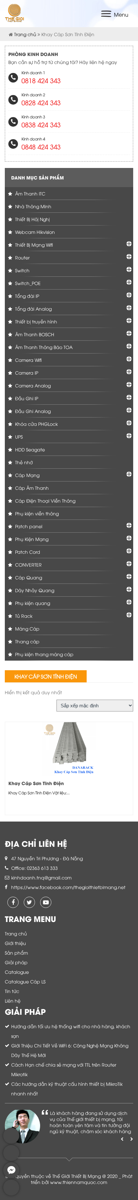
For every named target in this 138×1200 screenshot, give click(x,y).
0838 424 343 (41, 124)
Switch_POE (27, 283)
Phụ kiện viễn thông (36, 513)
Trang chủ (25, 34)
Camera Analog (32, 385)
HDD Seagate (29, 449)
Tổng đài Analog (33, 309)
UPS (18, 436)
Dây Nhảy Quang (34, 590)
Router (22, 257)
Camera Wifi (28, 360)
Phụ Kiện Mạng (31, 539)
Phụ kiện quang (32, 603)
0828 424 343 (41, 102)
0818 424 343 (41, 80)
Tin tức (12, 991)
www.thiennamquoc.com (78, 1182)
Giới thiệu (15, 943)
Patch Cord (27, 552)
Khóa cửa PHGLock (36, 424)
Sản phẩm (16, 953)
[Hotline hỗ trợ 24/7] (11, 1193)
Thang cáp (26, 641)
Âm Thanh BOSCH (34, 334)
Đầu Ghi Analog (32, 411)
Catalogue (17, 972)
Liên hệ (13, 1000)
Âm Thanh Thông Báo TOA (43, 347)
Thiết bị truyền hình (35, 321)
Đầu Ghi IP (26, 398)
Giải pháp (16, 962)
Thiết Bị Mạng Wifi (33, 245)
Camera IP (26, 373)
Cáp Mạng (26, 475)
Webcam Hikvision (34, 232)
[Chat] (11, 1176)
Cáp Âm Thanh (31, 488)
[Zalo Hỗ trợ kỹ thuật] (11, 1159)
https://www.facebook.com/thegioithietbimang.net (68, 887)
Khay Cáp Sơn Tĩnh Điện (36, 783)
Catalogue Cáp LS (25, 981)
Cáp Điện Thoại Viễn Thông (44, 500)
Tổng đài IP (26, 296)
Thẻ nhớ (23, 462)
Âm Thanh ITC (29, 193)
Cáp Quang (28, 577)
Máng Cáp (26, 628)
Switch (22, 270)
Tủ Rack (23, 616)
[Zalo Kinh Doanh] (11, 1142)
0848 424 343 (41, 146)
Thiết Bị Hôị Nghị (32, 219)
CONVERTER (28, 564)
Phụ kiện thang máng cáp (43, 654)
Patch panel (28, 526)
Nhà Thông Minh (32, 206)
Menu (121, 14)
